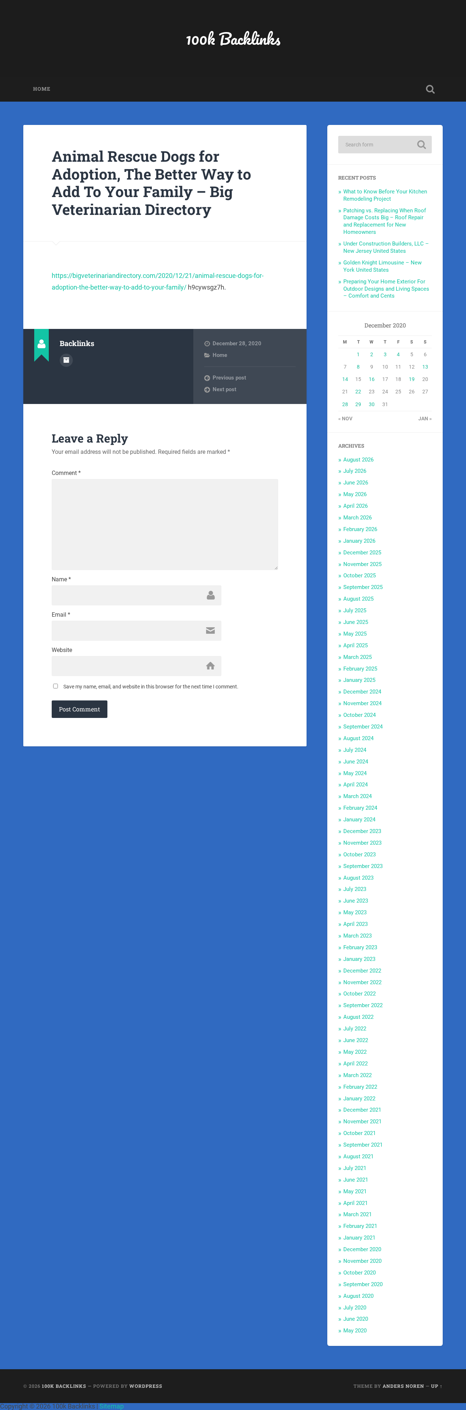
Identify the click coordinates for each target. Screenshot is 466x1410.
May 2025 (355, 634)
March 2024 (357, 796)
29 (358, 404)
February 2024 (360, 808)
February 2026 (360, 529)
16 (372, 379)
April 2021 (355, 1203)
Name (61, 579)
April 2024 (355, 784)
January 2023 (359, 959)
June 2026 (355, 482)
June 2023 (355, 901)
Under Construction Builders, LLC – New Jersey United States (386, 247)
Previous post (229, 377)
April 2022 (355, 1063)
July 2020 (354, 1307)
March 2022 (357, 1075)
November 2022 (362, 982)
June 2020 (355, 1319)
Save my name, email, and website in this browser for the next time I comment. (150, 687)
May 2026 (355, 494)
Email (61, 615)
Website (62, 650)
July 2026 (354, 471)
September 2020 (363, 1284)
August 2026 (358, 459)
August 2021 (358, 1156)
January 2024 (359, 819)
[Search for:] (385, 144)
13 (425, 367)
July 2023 (354, 889)
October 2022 (359, 993)
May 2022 (355, 1052)
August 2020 (358, 1296)
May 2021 (355, 1191)
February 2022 (360, 1087)
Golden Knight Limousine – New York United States (382, 266)
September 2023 (363, 866)
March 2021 (357, 1214)
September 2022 (363, 1005)
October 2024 (359, 715)
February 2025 (360, 668)
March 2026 (357, 517)
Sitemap (111, 1406)
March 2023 (357, 935)
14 (345, 379)
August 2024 (358, 738)
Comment (66, 473)
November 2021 (362, 1121)
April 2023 (355, 924)
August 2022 (358, 1017)
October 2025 (359, 575)
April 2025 (355, 645)
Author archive (66, 360)
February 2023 (360, 947)
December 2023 (362, 831)
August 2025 (358, 599)
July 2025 (354, 610)
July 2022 (354, 1028)
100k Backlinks (233, 38)
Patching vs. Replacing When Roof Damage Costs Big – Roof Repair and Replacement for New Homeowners (384, 221)
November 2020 (362, 1261)
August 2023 (358, 878)
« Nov (345, 418)
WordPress (145, 1386)
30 (372, 404)
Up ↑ (437, 1386)
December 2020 (362, 1249)
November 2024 (362, 703)
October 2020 (359, 1272)
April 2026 (355, 506)
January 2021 (359, 1237)
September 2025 (363, 587)
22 (358, 391)
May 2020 (355, 1330)
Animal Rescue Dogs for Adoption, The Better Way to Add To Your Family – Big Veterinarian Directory (151, 182)
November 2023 (362, 843)
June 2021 (355, 1180)
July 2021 (354, 1168)
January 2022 (359, 1098)
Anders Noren (403, 1386)
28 (345, 404)
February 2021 (360, 1226)
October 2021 (359, 1133)
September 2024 (363, 726)
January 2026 (359, 541)
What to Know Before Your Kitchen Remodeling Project (385, 195)
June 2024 (355, 761)
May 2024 (355, 773)
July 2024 (354, 750)
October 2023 (359, 854)
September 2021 (363, 1145)
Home (42, 89)
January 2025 (359, 680)
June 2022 (355, 1040)
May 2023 (355, 912)
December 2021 (362, 1110)
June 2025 (355, 622)
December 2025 (362, 552)
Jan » (425, 418)
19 (412, 379)
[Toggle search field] (430, 89)
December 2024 (362, 691)
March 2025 (357, 657)
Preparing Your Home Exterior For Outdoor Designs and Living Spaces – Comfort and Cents (386, 288)
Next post (224, 389)
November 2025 (362, 564)
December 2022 (362, 970)
